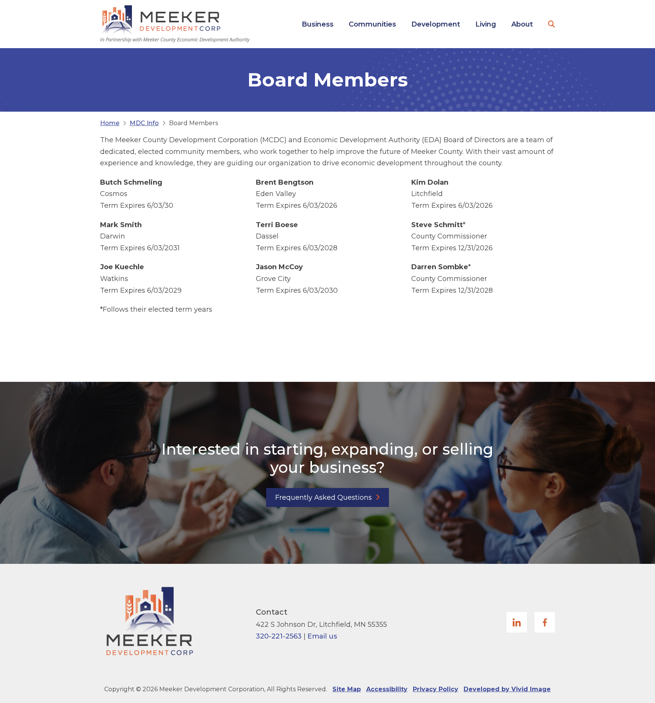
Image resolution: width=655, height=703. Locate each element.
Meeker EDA (175, 24)
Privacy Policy (435, 689)
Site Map (346, 689)
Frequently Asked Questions (323, 497)
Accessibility (386, 689)
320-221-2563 (279, 636)
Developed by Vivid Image (507, 689)
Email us (322, 636)
